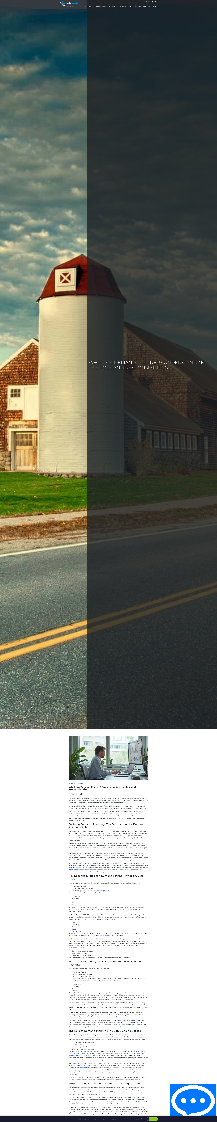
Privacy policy (135, 1119)
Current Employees (100, 6)
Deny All (143, 1119)
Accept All (153, 1119)
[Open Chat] (193, 1102)
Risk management (75, 870)
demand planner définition (126, 1020)
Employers (123, 6)
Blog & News (142, 6)
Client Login (126, 2)
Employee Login (137, 2)
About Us (88, 6)
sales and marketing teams (99, 891)
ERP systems (101, 848)
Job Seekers (112, 6)
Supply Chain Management (78, 1067)
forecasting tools (108, 935)
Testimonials (133, 6)
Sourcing (75, 929)
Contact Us (151, 6)
